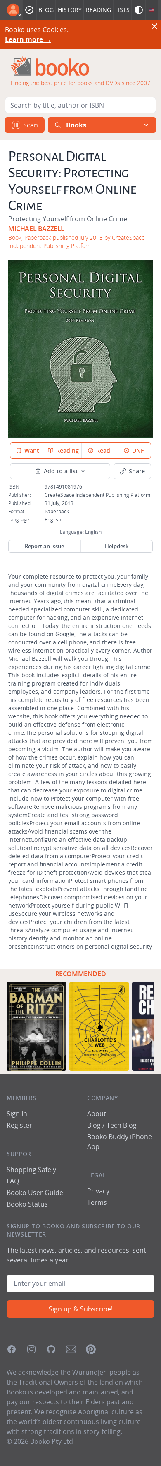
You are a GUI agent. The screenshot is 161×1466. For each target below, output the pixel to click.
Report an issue (44, 546)
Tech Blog (122, 1125)
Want (31, 450)
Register (19, 1125)
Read (103, 450)
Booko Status (27, 1204)
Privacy (98, 1190)
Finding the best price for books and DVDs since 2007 (80, 83)
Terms (97, 1202)
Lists (122, 10)
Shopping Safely (31, 1169)
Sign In (17, 1113)
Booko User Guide (35, 1192)
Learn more (28, 39)
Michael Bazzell (36, 228)
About (96, 1113)
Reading (98, 10)
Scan (30, 125)
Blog (46, 10)
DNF (138, 450)
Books (76, 125)
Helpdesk (116, 546)
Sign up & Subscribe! (81, 1308)
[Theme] (138, 10)
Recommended (80, 973)
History (70, 10)
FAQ (13, 1181)
